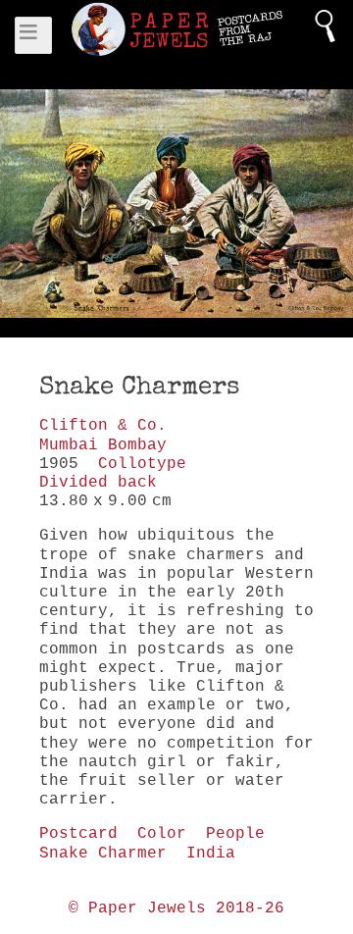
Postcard (78, 834)
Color (161, 834)
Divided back (98, 483)
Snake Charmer (103, 853)
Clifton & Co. (103, 426)
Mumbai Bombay (103, 445)
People (235, 834)
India (210, 853)
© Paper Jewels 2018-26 (176, 908)
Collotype (142, 464)
